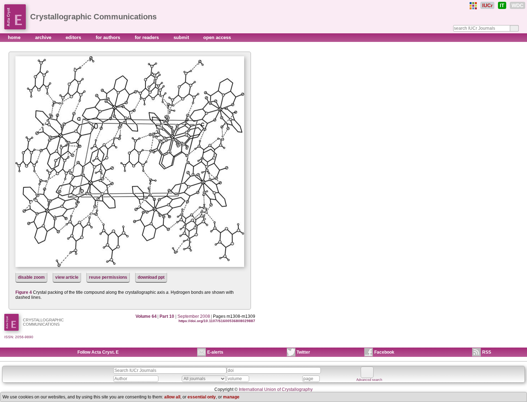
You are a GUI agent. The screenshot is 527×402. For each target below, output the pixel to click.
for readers (147, 37)
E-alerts (215, 352)
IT (502, 5)
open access (217, 37)
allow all (172, 396)
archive (44, 37)
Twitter (303, 352)
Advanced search (369, 380)
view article (67, 277)
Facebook (384, 352)
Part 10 (167, 316)
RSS (486, 352)
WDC (517, 5)
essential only (201, 396)
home (15, 37)
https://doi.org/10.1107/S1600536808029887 (217, 321)
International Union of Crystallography (276, 389)
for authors (109, 37)
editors (74, 37)
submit (182, 37)
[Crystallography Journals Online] (473, 6)
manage (231, 396)
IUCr (487, 5)
